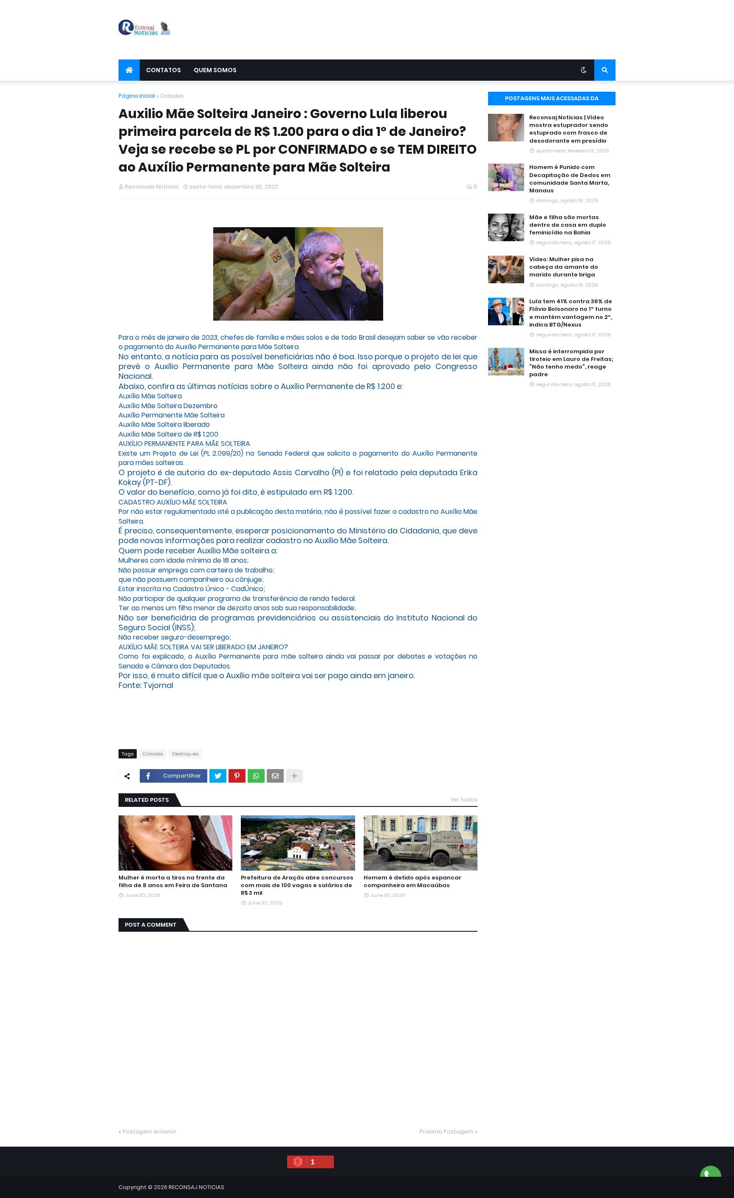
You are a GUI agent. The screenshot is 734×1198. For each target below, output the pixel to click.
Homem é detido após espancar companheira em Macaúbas (412, 881)
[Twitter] (217, 776)
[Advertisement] (460, 30)
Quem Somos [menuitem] (215, 70)
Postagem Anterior (150, 1132)
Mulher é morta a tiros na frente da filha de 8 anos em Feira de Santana (173, 881)
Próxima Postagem (446, 1132)
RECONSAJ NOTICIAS (196, 1187)
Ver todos (463, 799)
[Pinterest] (237, 776)
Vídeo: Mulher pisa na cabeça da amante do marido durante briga (563, 267)
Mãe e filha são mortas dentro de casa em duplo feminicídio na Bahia (567, 225)
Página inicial (137, 96)
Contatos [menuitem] (163, 70)
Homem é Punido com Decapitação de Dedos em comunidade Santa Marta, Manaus (569, 178)
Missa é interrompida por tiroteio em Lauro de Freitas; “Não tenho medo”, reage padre (571, 363)
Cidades (172, 96)
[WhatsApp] (256, 776)
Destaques (185, 753)
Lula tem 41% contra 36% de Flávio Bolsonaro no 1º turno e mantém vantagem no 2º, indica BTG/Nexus (570, 313)
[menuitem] (129, 70)
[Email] (275, 776)
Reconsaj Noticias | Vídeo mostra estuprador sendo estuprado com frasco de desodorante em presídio (568, 129)
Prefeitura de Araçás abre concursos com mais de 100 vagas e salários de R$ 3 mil (297, 885)
